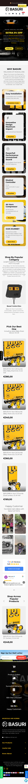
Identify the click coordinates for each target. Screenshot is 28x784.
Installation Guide (13, 103)
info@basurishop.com (10, 737)
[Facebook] (4, 768)
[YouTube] (7, 768)
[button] (24, 275)
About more (11, 241)
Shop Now (9, 48)
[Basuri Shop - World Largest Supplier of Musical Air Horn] (14, 9)
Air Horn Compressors (14, 306)
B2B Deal (19, 48)
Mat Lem (10, 576)
